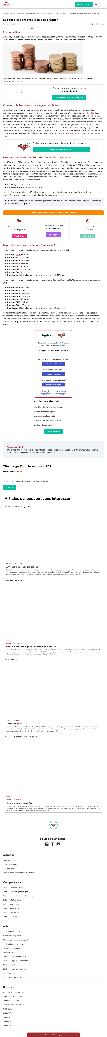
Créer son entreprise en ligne (13, 887)
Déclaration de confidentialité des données (19, 873)
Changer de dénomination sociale (16, 940)
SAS (18, 263)
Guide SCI (7, 1025)
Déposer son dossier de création (42, 13)
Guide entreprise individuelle (13, 1005)
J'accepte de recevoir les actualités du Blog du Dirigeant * (27, 481)
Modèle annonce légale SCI (19, 803)
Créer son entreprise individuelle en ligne (18, 896)
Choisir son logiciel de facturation (15, 961)
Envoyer (9, 487)
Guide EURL (7, 1009)
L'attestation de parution (44, 425)
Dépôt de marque (9, 952)
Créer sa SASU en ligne (11, 912)
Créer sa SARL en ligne (11, 904)
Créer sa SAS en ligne (11, 908)
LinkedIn (46, 844)
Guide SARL (7, 1017)
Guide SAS (7, 1021)
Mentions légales (9, 868)
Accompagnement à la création (15, 992)
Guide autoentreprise (11, 1000)
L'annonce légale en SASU (44, 416)
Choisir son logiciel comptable (14, 956)
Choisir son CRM (9, 965)
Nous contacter (9, 860)
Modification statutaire (11, 931)
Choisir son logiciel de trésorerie (15, 969)
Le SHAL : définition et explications (48, 407)
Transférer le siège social (12, 936)
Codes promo (83, 4)
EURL (18, 254)
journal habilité (87, 113)
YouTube (58, 844)
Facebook (52, 844)
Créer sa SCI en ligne (10, 917)
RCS (62, 118)
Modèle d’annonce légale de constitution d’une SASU (32, 646)
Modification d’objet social (13, 944)
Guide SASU (7, 1013)
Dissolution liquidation (11, 948)
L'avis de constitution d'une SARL (47, 420)
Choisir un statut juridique (12, 996)
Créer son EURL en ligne (12, 900)
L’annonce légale (60, 13)
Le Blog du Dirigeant (6, 4)
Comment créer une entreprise (20, 13)
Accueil (5, 13)
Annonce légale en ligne (12, 977)
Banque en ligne (9, 973)
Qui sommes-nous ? (10, 864)
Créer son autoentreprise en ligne (15, 892)
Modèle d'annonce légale (44, 411)
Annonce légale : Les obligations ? (22, 566)
